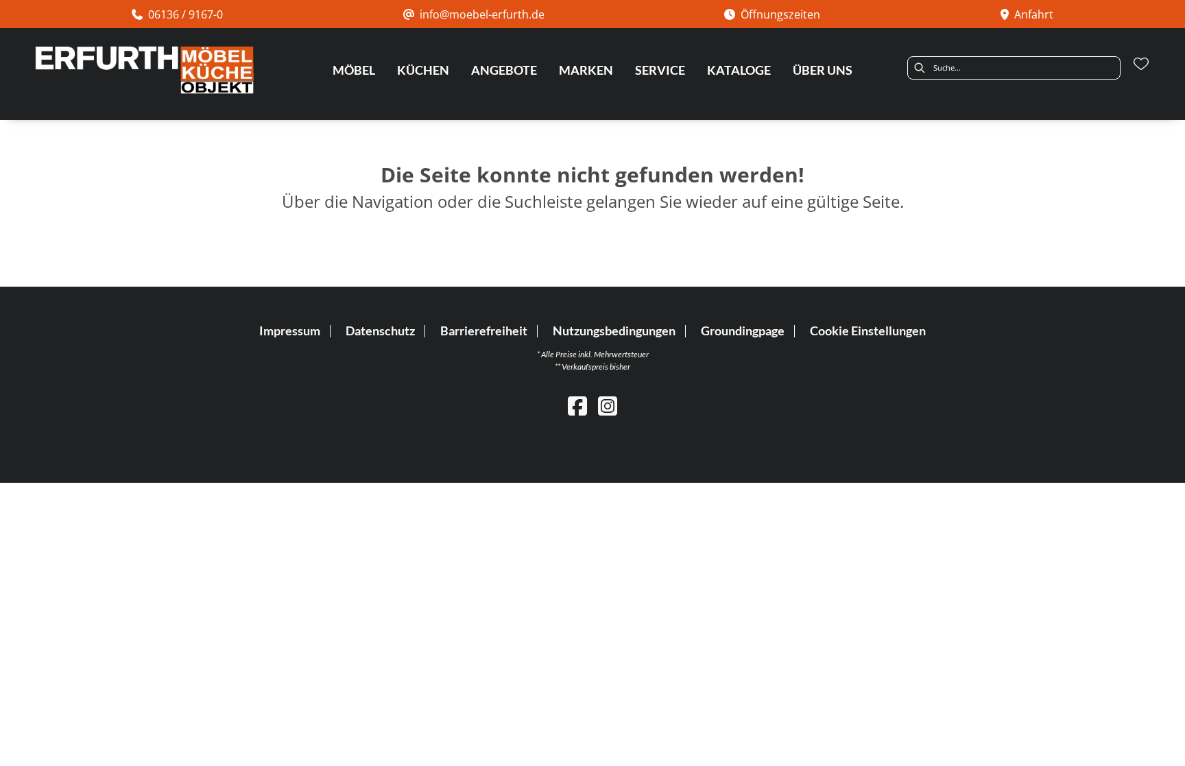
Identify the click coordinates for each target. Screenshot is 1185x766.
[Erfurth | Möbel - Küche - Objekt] (144, 70)
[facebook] (577, 405)
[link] (354, 69)
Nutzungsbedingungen (614, 330)
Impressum (289, 330)
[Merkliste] (1141, 64)
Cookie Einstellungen (868, 331)
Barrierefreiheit (483, 330)
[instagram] (607, 405)
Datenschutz (380, 330)
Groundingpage (743, 330)
